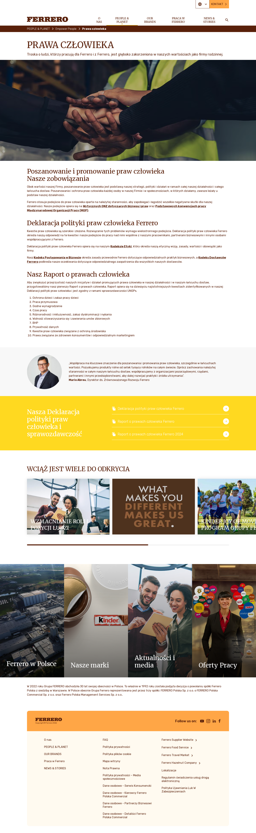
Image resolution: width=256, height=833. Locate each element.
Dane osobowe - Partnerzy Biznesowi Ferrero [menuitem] (127, 805)
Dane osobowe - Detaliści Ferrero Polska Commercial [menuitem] (124, 815)
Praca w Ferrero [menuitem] (178, 20)
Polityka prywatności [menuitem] (116, 747)
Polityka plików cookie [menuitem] (117, 754)
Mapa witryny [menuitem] (111, 761)
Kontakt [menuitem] (217, 4)
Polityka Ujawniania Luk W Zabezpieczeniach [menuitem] (179, 789)
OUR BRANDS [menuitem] (150, 20)
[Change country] (203, 4)
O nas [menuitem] (99, 20)
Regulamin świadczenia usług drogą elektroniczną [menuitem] (185, 779)
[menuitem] (180, 740)
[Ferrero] (47, 19)
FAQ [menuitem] (105, 739)
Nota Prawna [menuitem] (111, 768)
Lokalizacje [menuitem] (169, 770)
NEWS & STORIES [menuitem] (209, 20)
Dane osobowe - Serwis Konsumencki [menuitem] (127, 785)
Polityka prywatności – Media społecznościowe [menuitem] (122, 777)
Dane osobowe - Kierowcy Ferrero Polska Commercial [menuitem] (124, 794)
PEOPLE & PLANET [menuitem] (122, 20)
